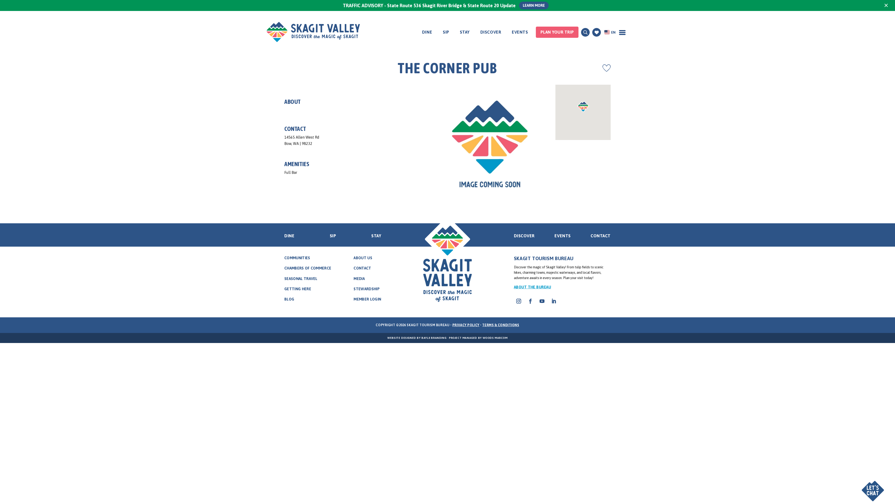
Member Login (367, 299)
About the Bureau (532, 287)
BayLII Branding (433, 338)
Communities (297, 258)
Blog (289, 299)
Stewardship (367, 289)
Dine (427, 32)
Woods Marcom (495, 338)
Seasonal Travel (300, 278)
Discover (490, 32)
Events (520, 32)
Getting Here (297, 289)
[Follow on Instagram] (519, 301)
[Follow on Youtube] (542, 301)
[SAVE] (606, 68)
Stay (465, 32)
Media (359, 278)
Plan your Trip (557, 32)
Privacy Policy (465, 325)
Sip (446, 32)
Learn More (534, 5)
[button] (873, 487)
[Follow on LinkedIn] (554, 301)
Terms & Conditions (500, 325)
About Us (363, 258)
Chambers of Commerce (307, 268)
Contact (601, 235)
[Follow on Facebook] (530, 301)
